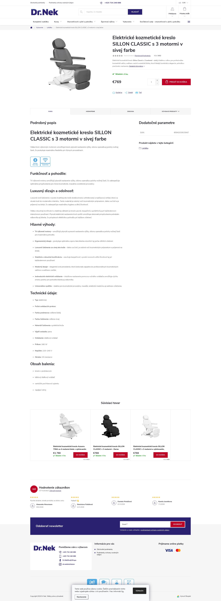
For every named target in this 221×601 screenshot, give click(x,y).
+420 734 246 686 (69, 552)
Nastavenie (81, 597)
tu (123, 591)
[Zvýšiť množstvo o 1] (157, 80)
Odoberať (177, 524)
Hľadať (135, 12)
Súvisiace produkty (169, 111)
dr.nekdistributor (69, 564)
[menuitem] (40, 21)
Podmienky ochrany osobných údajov (61, 3)
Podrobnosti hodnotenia (142, 56)
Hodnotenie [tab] (90, 111)
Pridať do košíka (178, 82)
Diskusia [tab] (130, 111)
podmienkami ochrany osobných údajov (155, 530)
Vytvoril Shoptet (185, 596)
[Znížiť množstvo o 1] (157, 83)
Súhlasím (139, 590)
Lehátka (145, 148)
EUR (183, 3)
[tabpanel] (70, 435)
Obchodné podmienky (37, 3)
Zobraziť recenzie (55, 491)
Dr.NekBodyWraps (69, 560)
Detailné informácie (136, 66)
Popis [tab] (50, 111)
